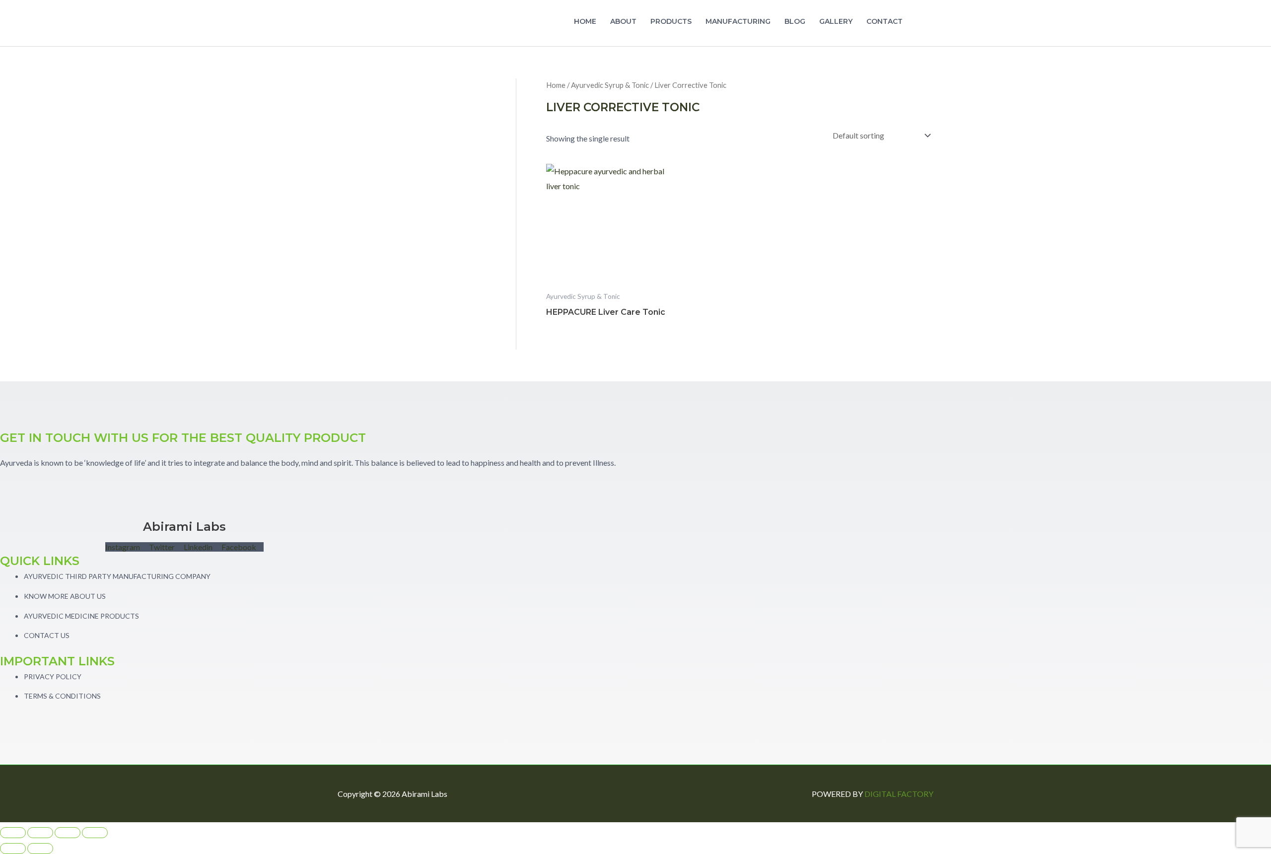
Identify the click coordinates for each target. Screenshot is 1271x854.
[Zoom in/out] (13, 832)
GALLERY (835, 21)
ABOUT (623, 21)
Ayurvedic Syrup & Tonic (610, 84)
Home (555, 84)
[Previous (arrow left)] (13, 848)
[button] (921, 23)
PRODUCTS (671, 21)
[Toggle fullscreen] (40, 832)
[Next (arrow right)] (40, 848)
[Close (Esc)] (95, 832)
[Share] (67, 832)
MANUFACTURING (738, 21)
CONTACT (884, 21)
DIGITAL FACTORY (898, 793)
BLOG (794, 21)
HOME (585, 21)
